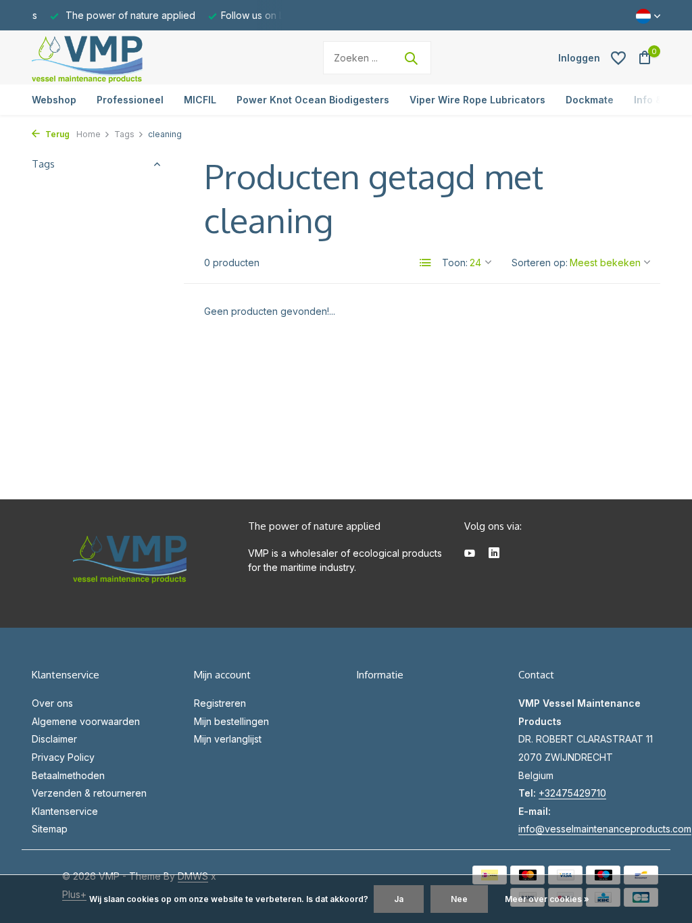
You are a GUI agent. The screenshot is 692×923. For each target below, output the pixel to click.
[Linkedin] (494, 554)
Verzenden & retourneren (89, 793)
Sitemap (50, 828)
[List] (426, 263)
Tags (124, 134)
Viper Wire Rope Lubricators (477, 99)
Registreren (220, 703)
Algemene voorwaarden (86, 721)
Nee (459, 899)
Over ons (52, 703)
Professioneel (130, 99)
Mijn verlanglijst (228, 739)
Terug (56, 134)
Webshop (54, 99)
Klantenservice (65, 811)
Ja (398, 899)
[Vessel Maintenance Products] (116, 57)
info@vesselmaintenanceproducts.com (604, 828)
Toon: (455, 262)
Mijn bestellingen (231, 721)
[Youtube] (469, 554)
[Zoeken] (411, 58)
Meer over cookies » (547, 899)
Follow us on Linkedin (268, 15)
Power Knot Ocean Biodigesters (313, 99)
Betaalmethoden (68, 775)
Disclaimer (54, 739)
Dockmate (590, 99)
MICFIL (200, 99)
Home (88, 134)
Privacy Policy (63, 757)
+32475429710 (572, 793)
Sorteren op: (540, 262)
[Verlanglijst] (618, 58)
